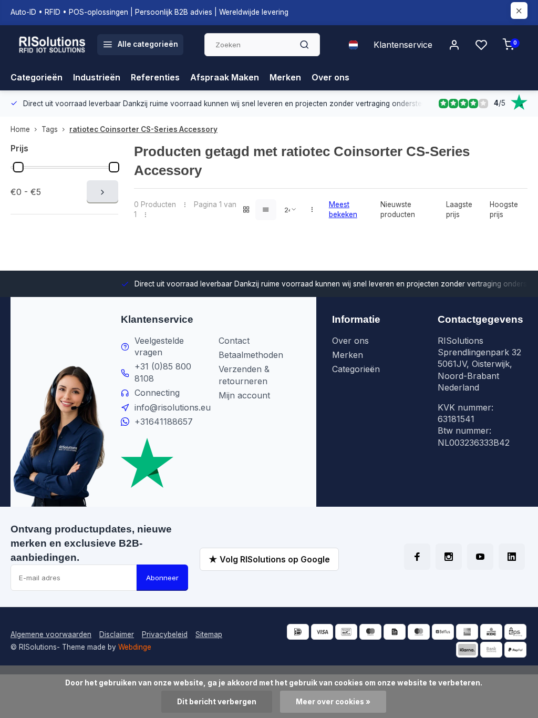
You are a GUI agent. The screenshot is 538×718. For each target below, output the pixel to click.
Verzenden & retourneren (244, 375)
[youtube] (480, 556)
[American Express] (467, 632)
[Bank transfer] (491, 650)
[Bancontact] (346, 632)
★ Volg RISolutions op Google (269, 559)
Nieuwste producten (397, 209)
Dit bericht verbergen (216, 702)
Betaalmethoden (251, 355)
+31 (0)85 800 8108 (162, 372)
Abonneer (162, 577)
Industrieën (96, 77)
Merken (285, 77)
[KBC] (491, 632)
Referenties (155, 77)
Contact (234, 340)
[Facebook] (417, 556)
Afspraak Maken (224, 77)
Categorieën (37, 77)
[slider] (18, 167)
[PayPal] (515, 650)
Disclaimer (116, 634)
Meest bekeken (343, 209)
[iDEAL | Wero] (298, 632)
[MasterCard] (419, 632)
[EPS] (515, 632)
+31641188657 (163, 421)
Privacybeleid (165, 634)
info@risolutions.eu (172, 407)
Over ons (330, 77)
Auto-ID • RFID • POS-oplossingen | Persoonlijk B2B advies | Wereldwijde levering (149, 12)
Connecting (157, 392)
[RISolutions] (52, 44)
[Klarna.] (467, 650)
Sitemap (208, 634)
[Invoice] (395, 632)
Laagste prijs (459, 209)
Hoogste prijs (504, 209)
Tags (50, 129)
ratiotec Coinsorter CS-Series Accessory (143, 129)
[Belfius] (443, 632)
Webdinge (134, 647)
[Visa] (322, 632)
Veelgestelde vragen (159, 346)
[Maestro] (370, 632)
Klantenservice (403, 44)
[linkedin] (512, 556)
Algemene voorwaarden (51, 634)
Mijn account (244, 395)
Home (20, 129)
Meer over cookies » (333, 702)
